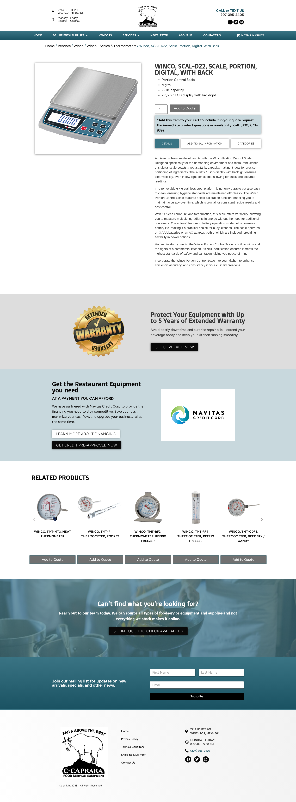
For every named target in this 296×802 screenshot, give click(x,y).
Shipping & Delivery (133, 754)
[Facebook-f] (230, 22)
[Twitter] (235, 22)
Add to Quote (184, 108)
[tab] (167, 143)
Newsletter (159, 35)
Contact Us (212, 35)
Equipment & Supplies (68, 35)
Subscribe (196, 696)
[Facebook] (188, 759)
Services (129, 35)
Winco (79, 46)
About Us (185, 35)
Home (38, 35)
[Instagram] (241, 22)
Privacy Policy (129, 739)
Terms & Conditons (132, 746)
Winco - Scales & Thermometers (111, 46)
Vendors (105, 35)
